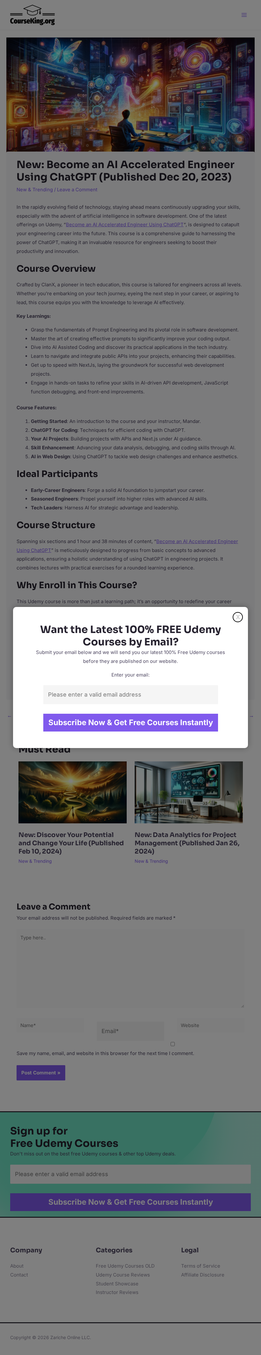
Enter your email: (130, 675)
